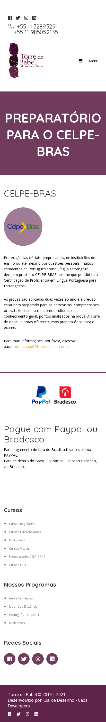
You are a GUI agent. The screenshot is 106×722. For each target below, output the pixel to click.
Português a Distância (25, 615)
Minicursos (17, 540)
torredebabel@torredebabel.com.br (41, 346)
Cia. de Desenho (58, 700)
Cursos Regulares (21, 524)
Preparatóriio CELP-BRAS (27, 556)
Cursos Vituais (19, 548)
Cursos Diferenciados (25, 532)
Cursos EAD (17, 565)
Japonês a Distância (23, 606)
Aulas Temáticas (21, 598)
